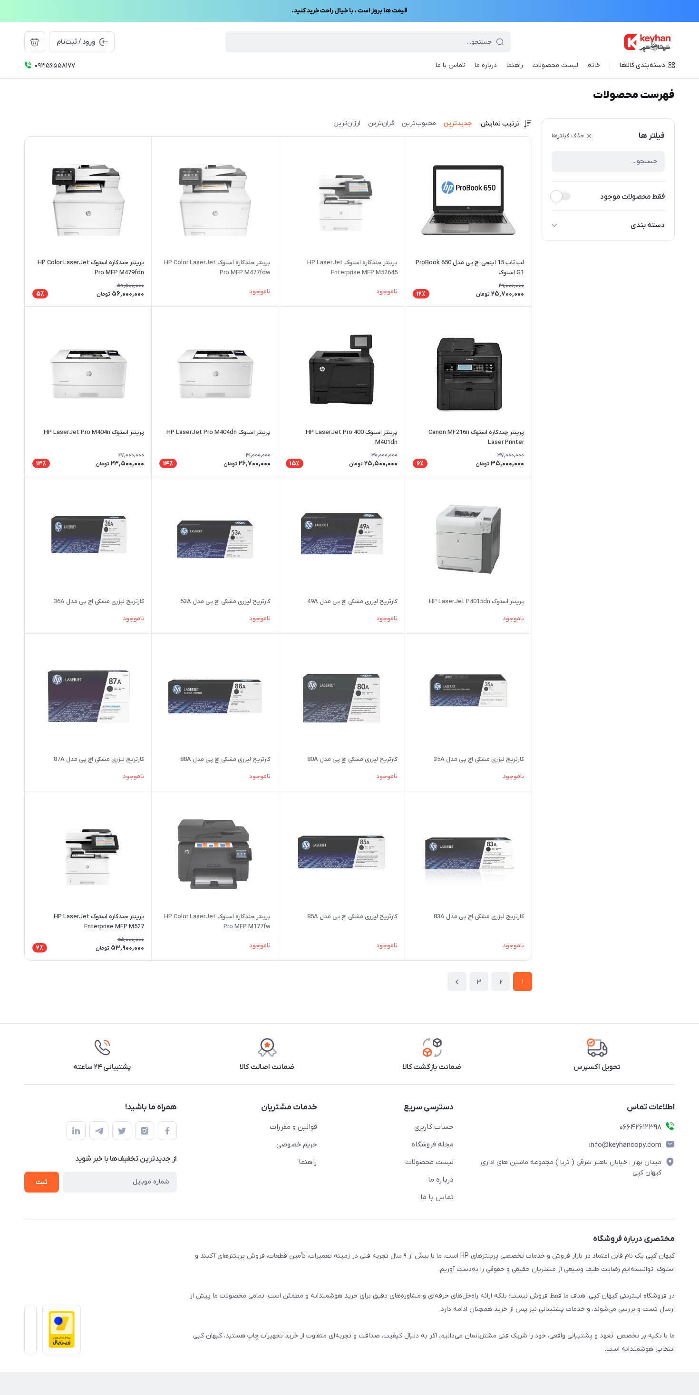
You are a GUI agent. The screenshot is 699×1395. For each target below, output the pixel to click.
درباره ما (441, 1179)
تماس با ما (437, 1197)
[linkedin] (76, 1130)
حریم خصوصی (296, 1144)
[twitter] (121, 1130)
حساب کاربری (434, 1127)
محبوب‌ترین (419, 123)
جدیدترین (458, 123)
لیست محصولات (429, 1162)
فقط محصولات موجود (632, 197)
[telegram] (98, 1130)
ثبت (42, 1182)
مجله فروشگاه (432, 1144)
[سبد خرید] (34, 41)
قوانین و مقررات (293, 1127)
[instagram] (144, 1130)
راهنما (308, 1162)
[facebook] (167, 1130)
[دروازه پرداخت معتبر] (59, 1332)
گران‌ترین (381, 123)
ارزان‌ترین (346, 123)
